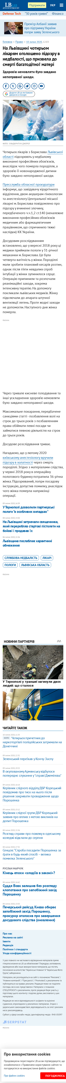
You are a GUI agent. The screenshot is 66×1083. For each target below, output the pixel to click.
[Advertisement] (33, 355)
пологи (10, 565)
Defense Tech (12, 14)
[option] (33, 27)
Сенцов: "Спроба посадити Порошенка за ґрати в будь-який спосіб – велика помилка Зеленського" (32, 854)
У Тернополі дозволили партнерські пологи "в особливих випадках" (29, 509)
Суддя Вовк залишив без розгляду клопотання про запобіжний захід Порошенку (30, 890)
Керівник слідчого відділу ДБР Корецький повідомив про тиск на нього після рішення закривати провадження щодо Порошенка (32, 794)
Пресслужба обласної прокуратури (28, 184)
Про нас (7, 933)
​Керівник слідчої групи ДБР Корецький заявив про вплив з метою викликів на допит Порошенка (30, 817)
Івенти (6, 941)
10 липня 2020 (34, 41)
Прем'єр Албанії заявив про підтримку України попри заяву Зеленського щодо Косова (41, 30)
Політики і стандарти (15, 949)
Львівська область (35, 565)
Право (19, 41)
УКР (52, 5)
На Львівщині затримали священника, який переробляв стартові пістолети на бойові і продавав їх (31, 526)
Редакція (8, 945)
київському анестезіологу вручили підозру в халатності (28, 460)
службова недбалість (21, 558)
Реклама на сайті (13, 937)
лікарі (46, 558)
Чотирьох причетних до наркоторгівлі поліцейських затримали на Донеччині (32, 742)
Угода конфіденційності (17, 953)
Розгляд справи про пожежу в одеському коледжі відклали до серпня (31, 835)
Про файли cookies (14, 1075)
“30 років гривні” (36, 14)
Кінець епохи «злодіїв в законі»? (29, 872)
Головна (7, 41)
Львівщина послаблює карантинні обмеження (27, 543)
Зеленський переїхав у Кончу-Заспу (28, 759)
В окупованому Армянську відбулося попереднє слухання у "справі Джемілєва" (32, 773)
